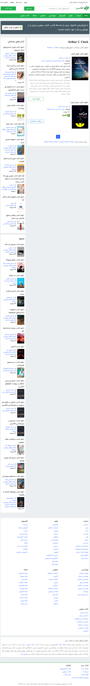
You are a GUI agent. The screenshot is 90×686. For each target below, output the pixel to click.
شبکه (26, 543)
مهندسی (52, 15)
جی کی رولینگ (9, 165)
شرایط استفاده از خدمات (80, 678)
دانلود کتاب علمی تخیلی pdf (40, 86)
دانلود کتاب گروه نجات (79, 54)
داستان (86, 525)
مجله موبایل (24, 576)
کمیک (86, 540)
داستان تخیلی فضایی (56, 86)
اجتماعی (55, 543)
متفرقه (56, 604)
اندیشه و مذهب (53, 528)
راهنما (12, 2)
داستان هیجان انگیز (44, 80)
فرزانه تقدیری (10, 316)
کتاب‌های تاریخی (10, 152)
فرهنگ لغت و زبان (82, 552)
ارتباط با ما (84, 669)
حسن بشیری (10, 127)
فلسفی (55, 549)
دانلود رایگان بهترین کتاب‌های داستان (9, 57)
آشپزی (56, 576)
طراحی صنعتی (83, 573)
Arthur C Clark (52, 47)
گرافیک (25, 549)
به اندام (11, 185)
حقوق (56, 552)
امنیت (26, 531)
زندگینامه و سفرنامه (82, 546)
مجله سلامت (23, 598)
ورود (25, 2)
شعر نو (86, 534)
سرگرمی (55, 585)
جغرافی (55, 537)
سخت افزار (24, 540)
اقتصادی (55, 525)
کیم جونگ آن (9, 446)
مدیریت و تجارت (83, 625)
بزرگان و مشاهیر (53, 573)
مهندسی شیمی (83, 589)
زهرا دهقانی (10, 222)
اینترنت (25, 525)
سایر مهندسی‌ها (83, 595)
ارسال (25, 654)
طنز (87, 537)
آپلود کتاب (8, 8)
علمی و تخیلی (60, 109)
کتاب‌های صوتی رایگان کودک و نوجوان (9, 130)
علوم (71, 15)
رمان (86, 528)
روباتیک (85, 592)
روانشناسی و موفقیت (81, 619)
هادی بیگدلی (10, 279)
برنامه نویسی (23, 534)
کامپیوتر (62, 15)
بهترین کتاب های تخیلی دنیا (48, 91)
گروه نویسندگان (63, 107)
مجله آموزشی (23, 592)
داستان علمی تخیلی (57, 80)
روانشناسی (54, 540)
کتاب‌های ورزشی (10, 205)
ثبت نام (19, 2)
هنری (56, 601)
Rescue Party (33, 80)
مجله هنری (24, 601)
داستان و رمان (83, 616)
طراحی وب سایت (22, 546)
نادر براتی (11, 248)
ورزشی (56, 598)
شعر (86, 531)
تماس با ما (4, 2)
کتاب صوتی (24, 15)
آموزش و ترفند (23, 528)
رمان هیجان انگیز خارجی (42, 83)
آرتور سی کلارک (63, 58)
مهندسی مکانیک (82, 585)
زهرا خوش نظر (9, 72)
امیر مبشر (11, 464)
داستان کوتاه (51, 109)
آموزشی (85, 631)
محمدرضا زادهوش (8, 369)
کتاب (13, 648)
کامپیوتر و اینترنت (22, 552)
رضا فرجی (11, 146)
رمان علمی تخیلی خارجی (62, 89)
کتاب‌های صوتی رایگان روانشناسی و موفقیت (9, 188)
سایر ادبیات (84, 558)
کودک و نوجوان (53, 592)
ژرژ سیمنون (10, 297)
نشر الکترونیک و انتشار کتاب (78, 2)
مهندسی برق (84, 582)
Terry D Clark (69, 142)
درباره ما (85, 672)
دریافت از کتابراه (36, 121)
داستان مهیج (35, 91)
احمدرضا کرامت (9, 112)
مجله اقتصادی (23, 585)
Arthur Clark (62, 91)
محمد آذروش (10, 390)
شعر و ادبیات (84, 613)
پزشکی (56, 531)
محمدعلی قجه (9, 480)
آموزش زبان (84, 555)
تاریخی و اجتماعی (82, 622)
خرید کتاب (67, 675)
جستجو (29, 8)
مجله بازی (24, 579)
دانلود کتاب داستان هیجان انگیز (60, 83)
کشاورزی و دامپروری (51, 558)
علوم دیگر (55, 564)
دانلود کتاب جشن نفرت (79, 102)
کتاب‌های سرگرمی (10, 507)
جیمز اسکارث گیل (8, 263)
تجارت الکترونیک (22, 537)
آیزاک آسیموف (9, 54)
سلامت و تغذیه (53, 589)
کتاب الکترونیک (65, 669)
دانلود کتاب (36, 99)
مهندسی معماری (82, 579)
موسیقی (55, 595)
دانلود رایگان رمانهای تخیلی (46, 89)
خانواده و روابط (53, 579)
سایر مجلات (24, 604)
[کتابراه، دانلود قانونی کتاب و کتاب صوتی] (66, 116)
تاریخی (56, 534)
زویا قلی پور (10, 350)
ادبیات (78, 15)
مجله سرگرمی (23, 582)
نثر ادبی (85, 543)
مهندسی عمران (83, 576)
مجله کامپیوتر (23, 573)
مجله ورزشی (24, 589)
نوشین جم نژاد (9, 334)
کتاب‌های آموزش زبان (9, 392)
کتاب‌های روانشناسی (9, 114)
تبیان (12, 203)
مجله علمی (24, 595)
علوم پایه (55, 561)
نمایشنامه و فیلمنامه (81, 549)
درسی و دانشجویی (52, 555)
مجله (35, 15)
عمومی (42, 15)
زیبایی (56, 582)
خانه (86, 15)
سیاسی (55, 546)
